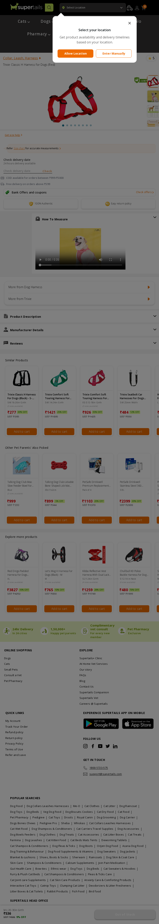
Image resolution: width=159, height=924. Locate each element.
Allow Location (75, 53)
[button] (95, 23)
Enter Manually (113, 53)
